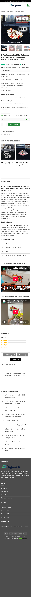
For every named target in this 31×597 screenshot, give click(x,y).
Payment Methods (6, 498)
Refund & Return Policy (8, 511)
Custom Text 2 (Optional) (7, 101)
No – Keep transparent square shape (12, 79)
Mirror (2, 83)
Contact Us (4, 491)
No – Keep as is (7, 90)
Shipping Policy (5, 514)
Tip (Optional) (4, 107)
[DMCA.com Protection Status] (23, 538)
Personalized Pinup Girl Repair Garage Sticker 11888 (22, 164)
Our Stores (13, 536)
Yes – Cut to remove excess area (11, 77)
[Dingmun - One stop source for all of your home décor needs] (15, 5)
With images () (10, 355)
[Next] (27, 29)
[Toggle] (2, 243)
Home (3, 11)
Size (2, 67)
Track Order (4, 495)
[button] (2, 5)
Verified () (23, 355)
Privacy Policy (5, 517)
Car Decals (10, 11)
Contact (23, 536)
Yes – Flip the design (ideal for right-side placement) (12, 87)
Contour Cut (4, 74)
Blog (18, 536)
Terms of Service (6, 507)
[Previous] (3, 29)
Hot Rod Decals (19, 11)
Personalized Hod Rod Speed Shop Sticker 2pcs (7, 163)
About (7, 536)
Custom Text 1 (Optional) (7, 94)
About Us (4, 488)
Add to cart (14, 124)
